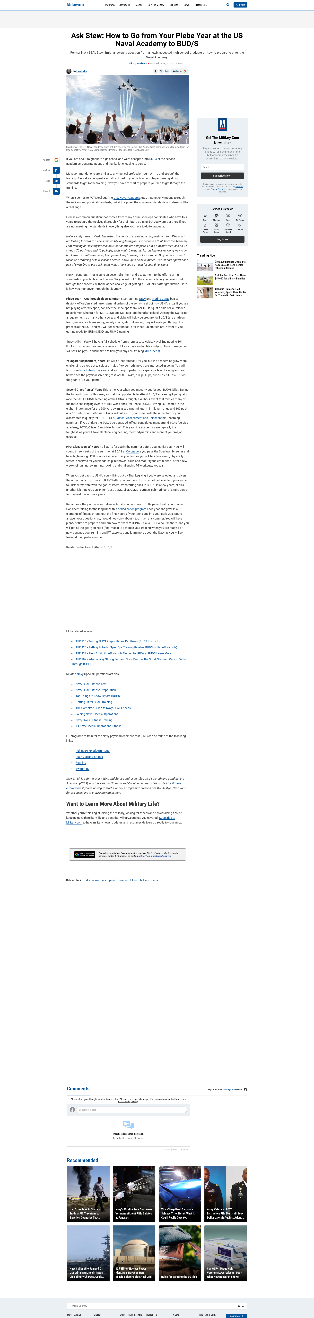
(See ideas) (152, 351)
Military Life (201, 5)
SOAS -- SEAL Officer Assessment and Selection (130, 418)
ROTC (153, 159)
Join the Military (156, 5)
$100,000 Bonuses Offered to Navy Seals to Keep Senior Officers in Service (230, 265)
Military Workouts (138, 63)
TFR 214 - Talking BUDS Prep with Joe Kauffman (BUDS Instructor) (118, 641)
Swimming (82, 768)
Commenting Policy (128, 1101)
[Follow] (56, 170)
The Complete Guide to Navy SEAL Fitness (103, 708)
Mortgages (124, 5)
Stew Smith (81, 71)
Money (138, 5)
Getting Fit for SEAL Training (94, 702)
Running (81, 762)
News (186, 5)
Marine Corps (160, 298)
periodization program (132, 509)
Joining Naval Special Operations (97, 714)
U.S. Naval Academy (126, 197)
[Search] (228, 5)
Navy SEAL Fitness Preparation (96, 690)
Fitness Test (98, 684)
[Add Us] (56, 160)
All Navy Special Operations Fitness (98, 726)
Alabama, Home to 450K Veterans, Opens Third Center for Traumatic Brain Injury (230, 292)
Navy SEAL (83, 684)
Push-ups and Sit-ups (89, 756)
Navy (142, 298)
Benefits (174, 5)
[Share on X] (161, 71)
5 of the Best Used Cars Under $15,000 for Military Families (230, 277)
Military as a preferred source (155, 856)
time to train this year (93, 370)
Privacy (175, 1150)
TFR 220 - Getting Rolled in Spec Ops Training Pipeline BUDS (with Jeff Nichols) (126, 647)
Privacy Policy (216, 189)
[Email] (167, 71)
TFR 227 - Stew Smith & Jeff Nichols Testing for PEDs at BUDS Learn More (123, 653)
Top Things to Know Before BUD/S (98, 696)
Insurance (110, 5)
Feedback (185, 1150)
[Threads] (56, 191)
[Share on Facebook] (155, 71)
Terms (167, 1150)
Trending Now (206, 255)
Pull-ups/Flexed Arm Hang (93, 750)
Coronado (132, 451)
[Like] (56, 181)
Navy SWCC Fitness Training (94, 720)
